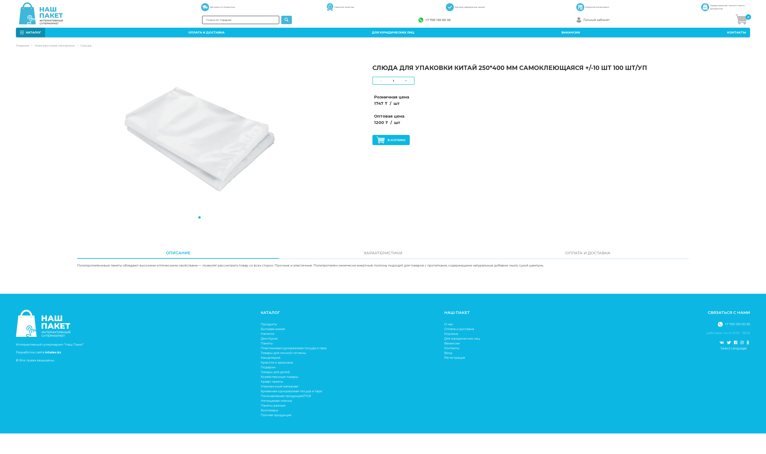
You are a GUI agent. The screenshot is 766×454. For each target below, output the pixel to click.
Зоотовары (269, 410)
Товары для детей (275, 372)
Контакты (736, 32)
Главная (22, 45)
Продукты (269, 324)
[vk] (722, 342)
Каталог (33, 32)
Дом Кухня (269, 338)
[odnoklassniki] (748, 342)
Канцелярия (270, 358)
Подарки (268, 367)
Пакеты (267, 343)
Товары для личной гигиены (283, 353)
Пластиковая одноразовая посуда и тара (294, 348)
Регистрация (454, 358)
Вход (448, 353)
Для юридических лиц (393, 32)
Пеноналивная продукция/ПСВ (286, 396)
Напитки (267, 334)
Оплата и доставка (206, 32)
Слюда (86, 45)
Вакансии (571, 32)
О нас (448, 324)
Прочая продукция (276, 415)
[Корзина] (741, 20)
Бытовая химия (273, 329)
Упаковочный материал (55, 45)
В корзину (397, 140)
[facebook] (735, 342)
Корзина (451, 334)
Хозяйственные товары (279, 377)
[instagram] (742, 342)
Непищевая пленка (276, 401)
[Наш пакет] (43, 336)
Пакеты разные (273, 405)
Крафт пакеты (272, 381)
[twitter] (729, 342)
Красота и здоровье (277, 362)
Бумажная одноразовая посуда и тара (291, 391)
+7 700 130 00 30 (438, 20)
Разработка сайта (38, 352)
